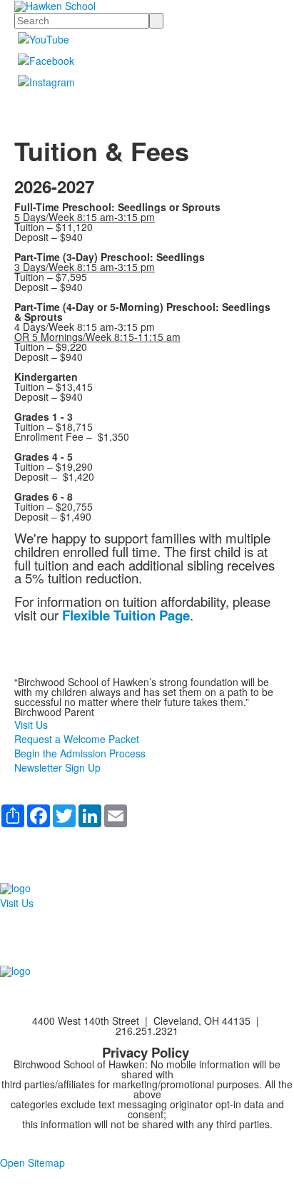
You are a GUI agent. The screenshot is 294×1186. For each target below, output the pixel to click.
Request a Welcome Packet (76, 739)
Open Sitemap (32, 1162)
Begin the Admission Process (80, 753)
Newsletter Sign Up (57, 767)
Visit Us (31, 724)
